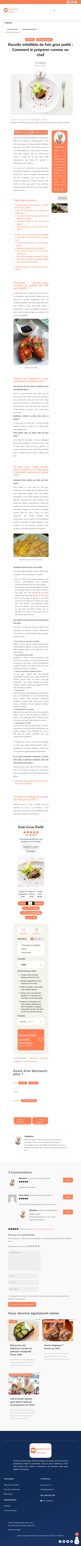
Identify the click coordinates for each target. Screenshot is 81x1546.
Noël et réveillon (29, 1100)
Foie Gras (33, 1083)
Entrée (35, 908)
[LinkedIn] (62, 189)
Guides (7, 1506)
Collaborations (47, 1489)
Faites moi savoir (26, 1043)
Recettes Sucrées (12, 1489)
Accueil (13, 120)
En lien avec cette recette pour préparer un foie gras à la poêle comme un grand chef (32, 237)
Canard (22, 1083)
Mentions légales (23, 1535)
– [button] (27, 903)
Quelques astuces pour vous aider (30, 248)
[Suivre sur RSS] (71, 1541)
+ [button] (33, 903)
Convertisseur (10, 1510)
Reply (68, 1180)
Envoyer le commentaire (22, 1304)
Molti (18, 1530)
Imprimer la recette (40, 132)
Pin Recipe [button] (31, 851)
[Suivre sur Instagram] (71, 2)
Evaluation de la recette (17, 1246)
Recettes (21, 120)
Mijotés (61, 1321)
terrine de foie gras (40, 595)
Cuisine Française (33, 913)
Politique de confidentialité (39, 1535)
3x (39, 939)
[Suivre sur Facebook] (68, 2)
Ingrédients (23, 934)
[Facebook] (55, 189)
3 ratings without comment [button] (42, 1229)
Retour (8, 23)
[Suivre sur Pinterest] (75, 2)
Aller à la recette (23, 132)
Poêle (23, 965)
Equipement (36, 934)
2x (36, 939)
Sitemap (52, 1535)
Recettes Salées (33, 120)
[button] (24, 832)
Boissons (13, 1375)
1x (32, 939)
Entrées (30, 39)
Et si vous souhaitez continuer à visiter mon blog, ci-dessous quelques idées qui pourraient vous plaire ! (33, 259)
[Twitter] (59, 189)
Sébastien (42, 63)
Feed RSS (60, 1535)
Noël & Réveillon (44, 39)
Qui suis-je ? (46, 1485)
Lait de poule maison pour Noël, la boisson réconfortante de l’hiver (22, 1401)
